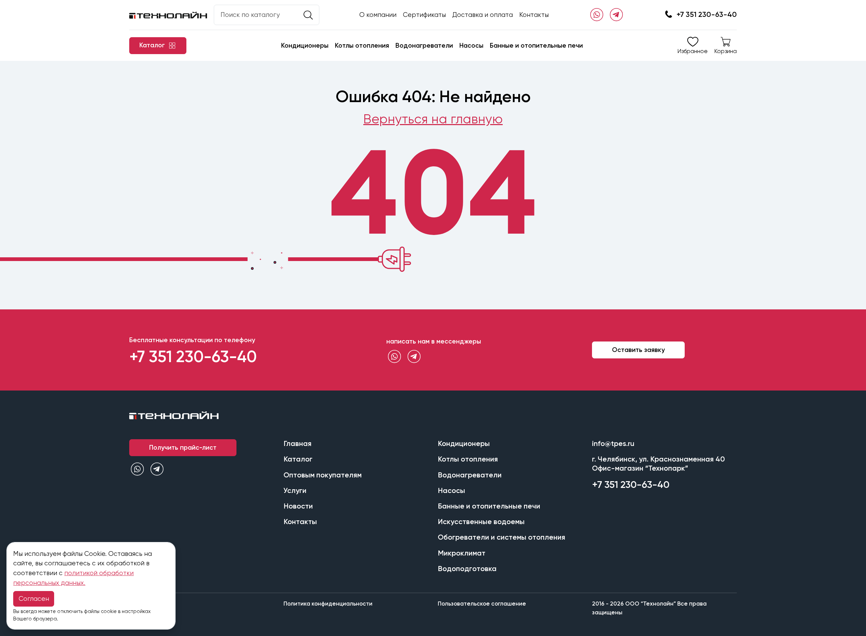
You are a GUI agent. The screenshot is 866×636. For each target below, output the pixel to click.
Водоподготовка (467, 568)
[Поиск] (308, 15)
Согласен (34, 599)
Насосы (471, 45)
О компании (377, 15)
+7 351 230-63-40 (707, 14)
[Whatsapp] (597, 15)
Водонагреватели (424, 45)
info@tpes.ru (613, 443)
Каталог (298, 459)
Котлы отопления (362, 45)
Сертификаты (424, 15)
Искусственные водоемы (481, 521)
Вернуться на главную (433, 119)
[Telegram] (616, 15)
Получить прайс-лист (182, 447)
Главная (297, 443)
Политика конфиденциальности (327, 603)
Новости (298, 506)
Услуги (294, 490)
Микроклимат (461, 553)
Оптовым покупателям (322, 475)
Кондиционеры (304, 45)
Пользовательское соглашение (482, 603)
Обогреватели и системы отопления (501, 537)
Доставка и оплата (482, 15)
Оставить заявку (638, 350)
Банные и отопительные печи (536, 45)
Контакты (534, 15)
